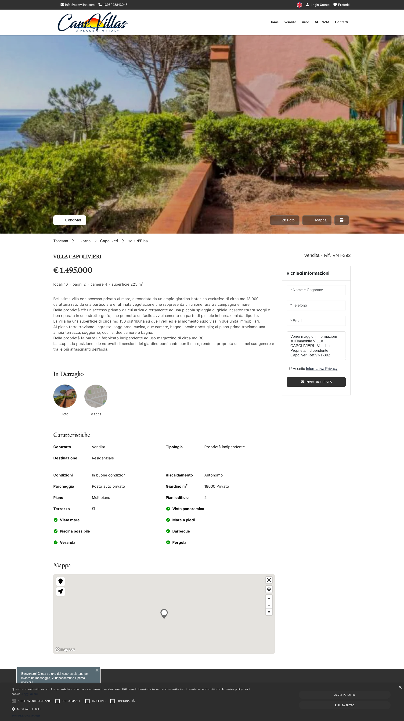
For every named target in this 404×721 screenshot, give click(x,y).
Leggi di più (30, 694)
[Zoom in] (269, 598)
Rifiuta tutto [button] (344, 705)
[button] (135, 709)
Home (274, 22)
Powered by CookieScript (26, 716)
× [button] (400, 687)
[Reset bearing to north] (269, 611)
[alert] (202, 702)
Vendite (290, 22)
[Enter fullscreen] (269, 580)
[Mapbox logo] (65, 649)
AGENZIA (322, 22)
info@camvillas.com (79, 5)
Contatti (341, 22)
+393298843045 (114, 5)
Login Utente (320, 5)
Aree (305, 22)
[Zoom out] (269, 605)
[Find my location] (269, 589)
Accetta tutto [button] (344, 694)
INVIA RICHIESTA (318, 382)
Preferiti (343, 5)
